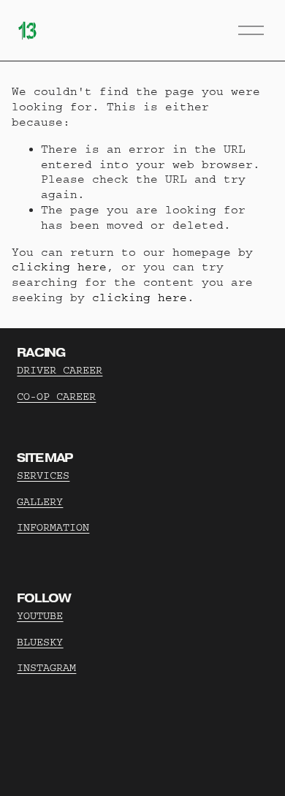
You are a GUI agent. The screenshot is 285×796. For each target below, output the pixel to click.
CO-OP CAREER (56, 396)
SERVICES (43, 475)
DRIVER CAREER (59, 370)
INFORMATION (53, 527)
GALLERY (40, 502)
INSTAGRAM (46, 668)
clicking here (59, 266)
